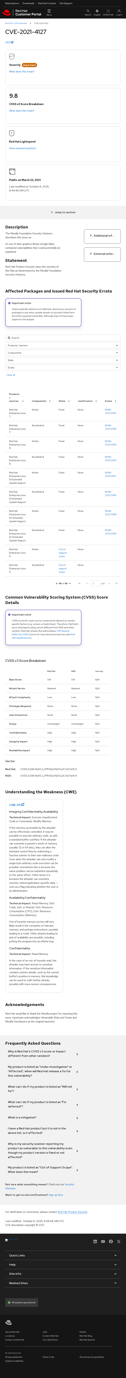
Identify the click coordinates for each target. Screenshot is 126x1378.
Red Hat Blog (86, 1336)
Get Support (66, 3)
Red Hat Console (47, 3)
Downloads (28, 3)
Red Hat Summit (87, 1340)
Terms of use (48, 1357)
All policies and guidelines (92, 1357)
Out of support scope (63, 553)
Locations (10, 1336)
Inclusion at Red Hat (14, 1340)
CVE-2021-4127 (41, 23)
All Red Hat (108, 14)
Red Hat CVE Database (16, 23)
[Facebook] (111, 1242)
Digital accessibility (14, 1361)
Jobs (44, 1332)
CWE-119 (15, 805)
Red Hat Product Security (72, 1212)
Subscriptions (12, 3)
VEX (8, 42)
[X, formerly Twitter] (119, 1242)
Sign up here (56, 1195)
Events (83, 1332)
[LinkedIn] (95, 1242)
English (97, 14)
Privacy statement (13, 1357)
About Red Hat (12, 1332)
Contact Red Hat (50, 1336)
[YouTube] (103, 1242)
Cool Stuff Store (50, 1340)
